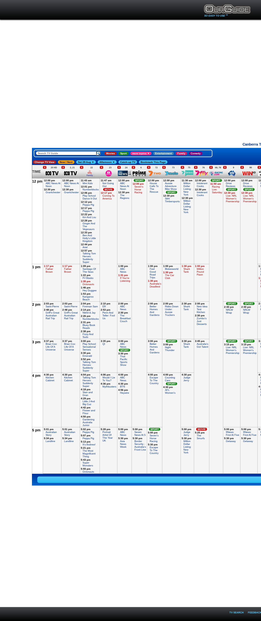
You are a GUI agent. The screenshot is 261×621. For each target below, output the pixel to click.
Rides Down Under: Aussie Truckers (171, 310)
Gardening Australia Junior (88, 422)
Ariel (85, 247)
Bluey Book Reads (89, 326)
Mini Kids (88, 183)
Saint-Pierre (52, 306)
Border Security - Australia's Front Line (140, 445)
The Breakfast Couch (125, 318)
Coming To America (108, 197)
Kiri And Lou (89, 217)
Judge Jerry (186, 379)
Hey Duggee (90, 290)
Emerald (87, 355)
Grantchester (53, 192)
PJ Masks (88, 278)
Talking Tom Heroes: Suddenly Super (89, 257)
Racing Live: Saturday (217, 189)
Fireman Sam (90, 306)
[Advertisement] (16, 231)
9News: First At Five (232, 433)
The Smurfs (201, 437)
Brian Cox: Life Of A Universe (51, 346)
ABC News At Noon (124, 186)
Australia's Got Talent (202, 345)
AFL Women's (170, 391)
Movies (110, 153)
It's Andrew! (89, 444)
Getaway (231, 441)
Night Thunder (170, 349)
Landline (50, 441)
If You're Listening (125, 279)
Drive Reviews (230, 185)
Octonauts (88, 284)
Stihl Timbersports (172, 200)
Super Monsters (88, 464)
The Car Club (169, 276)
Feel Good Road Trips (153, 273)
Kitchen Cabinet (50, 379)
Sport (123, 153)
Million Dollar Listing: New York (187, 189)
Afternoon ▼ (107, 162)
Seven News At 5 (140, 433)
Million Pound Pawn (200, 271)
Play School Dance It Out (90, 197)
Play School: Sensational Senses (89, 346)
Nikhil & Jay (89, 312)
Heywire (124, 392)
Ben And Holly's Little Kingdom (89, 238)
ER (104, 306)
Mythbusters (109, 386)
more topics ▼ (141, 153)
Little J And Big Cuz (89, 403)
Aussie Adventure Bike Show (171, 186)
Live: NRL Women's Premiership (232, 198)
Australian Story (51, 433)
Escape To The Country (154, 380)
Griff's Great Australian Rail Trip (52, 315)
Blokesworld (171, 268)
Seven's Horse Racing (138, 189)
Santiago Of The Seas (89, 270)
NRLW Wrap (229, 311)
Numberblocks (91, 189)
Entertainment (163, 153)
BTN (122, 386)
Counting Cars (170, 379)
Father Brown (49, 270)
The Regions (124, 196)
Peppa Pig (88, 204)
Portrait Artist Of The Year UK (107, 436)
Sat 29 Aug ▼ (86, 162)
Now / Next (66, 162)
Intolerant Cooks (202, 185)
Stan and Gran (88, 394)
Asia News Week (123, 444)
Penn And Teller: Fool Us (108, 315)
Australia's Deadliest (155, 285)
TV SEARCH (236, 612)
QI (103, 343)
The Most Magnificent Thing (89, 453)
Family (181, 153)
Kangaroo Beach (88, 298)
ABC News (123, 270)
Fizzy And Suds (88, 335)
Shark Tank (186, 270)
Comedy (196, 153)
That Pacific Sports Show (123, 360)
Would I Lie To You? (108, 379)
